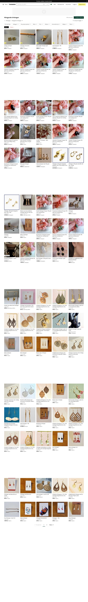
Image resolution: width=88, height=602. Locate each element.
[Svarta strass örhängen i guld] (60, 249)
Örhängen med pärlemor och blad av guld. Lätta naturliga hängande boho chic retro (43, 448)
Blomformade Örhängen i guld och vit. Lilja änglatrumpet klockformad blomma (60, 330)
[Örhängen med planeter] (44, 509)
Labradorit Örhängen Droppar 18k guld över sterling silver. (11, 70)
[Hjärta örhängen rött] (76, 438)
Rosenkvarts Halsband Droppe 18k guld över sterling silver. (60, 211)
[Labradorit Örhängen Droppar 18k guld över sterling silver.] (11, 60)
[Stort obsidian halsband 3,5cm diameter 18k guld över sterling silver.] (11, 107)
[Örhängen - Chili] (60, 509)
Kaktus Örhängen (24, 234)
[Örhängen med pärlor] (27, 37)
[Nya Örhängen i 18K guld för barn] (44, 249)
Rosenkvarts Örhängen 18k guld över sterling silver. (27, 117)
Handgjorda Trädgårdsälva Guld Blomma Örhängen (75, 259)
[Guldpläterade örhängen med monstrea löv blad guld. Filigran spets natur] (60, 344)
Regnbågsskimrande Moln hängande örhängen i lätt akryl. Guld (11, 424)
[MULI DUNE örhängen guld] (44, 37)
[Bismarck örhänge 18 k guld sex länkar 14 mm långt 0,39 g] (11, 131)
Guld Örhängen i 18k (57, 45)
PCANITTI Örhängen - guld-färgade (42, 141)
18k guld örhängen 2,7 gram (10, 258)
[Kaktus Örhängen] (27, 226)
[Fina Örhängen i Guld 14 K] (11, 509)
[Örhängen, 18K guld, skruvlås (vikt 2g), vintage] (76, 155)
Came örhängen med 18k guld (42, 163)
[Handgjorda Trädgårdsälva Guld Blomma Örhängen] (76, 249)
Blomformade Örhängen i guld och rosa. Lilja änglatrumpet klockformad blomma (76, 400)
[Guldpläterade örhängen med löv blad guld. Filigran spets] (76, 485)
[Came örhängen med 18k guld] (44, 155)
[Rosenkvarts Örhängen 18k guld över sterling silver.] (27, 107)
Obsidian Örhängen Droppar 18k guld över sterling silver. (59, 70)
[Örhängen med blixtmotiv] (27, 485)
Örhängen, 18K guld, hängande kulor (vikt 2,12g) (11, 211)
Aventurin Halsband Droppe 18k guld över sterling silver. (75, 235)
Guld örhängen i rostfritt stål (42, 494)
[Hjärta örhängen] (11, 344)
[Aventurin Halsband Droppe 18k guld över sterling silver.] (76, 226)
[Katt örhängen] (27, 344)
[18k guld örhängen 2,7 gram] (11, 249)
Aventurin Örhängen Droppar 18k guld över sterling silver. (27, 70)
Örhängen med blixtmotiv (25, 494)
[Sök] (44, 4)
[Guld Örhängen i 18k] (60, 37)
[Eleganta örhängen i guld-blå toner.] (76, 320)
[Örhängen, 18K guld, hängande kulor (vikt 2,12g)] (11, 202)
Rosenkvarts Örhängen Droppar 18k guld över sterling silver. (11, 164)
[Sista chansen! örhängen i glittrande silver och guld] (27, 131)
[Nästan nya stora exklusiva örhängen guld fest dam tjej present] (27, 202)
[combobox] (31, 4)
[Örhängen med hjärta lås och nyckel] (11, 485)
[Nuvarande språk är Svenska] (51, 4)
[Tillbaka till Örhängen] (5, 21)
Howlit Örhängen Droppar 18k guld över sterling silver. (43, 117)
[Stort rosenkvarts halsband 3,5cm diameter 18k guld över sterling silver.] (60, 107)
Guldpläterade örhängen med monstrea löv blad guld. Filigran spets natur (59, 353)
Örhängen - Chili (56, 518)
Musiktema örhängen (40, 423)
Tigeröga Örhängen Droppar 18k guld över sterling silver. (76, 46)
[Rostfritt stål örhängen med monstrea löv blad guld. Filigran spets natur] (27, 391)
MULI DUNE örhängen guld (42, 45)
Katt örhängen (23, 352)
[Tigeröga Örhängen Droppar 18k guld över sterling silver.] (76, 37)
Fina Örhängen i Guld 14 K (9, 518)
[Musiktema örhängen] (44, 414)
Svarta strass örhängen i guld (59, 258)
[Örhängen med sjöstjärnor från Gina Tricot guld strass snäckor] (27, 296)
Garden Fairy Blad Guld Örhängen (11, 305)
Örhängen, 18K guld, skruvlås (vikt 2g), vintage (76, 164)
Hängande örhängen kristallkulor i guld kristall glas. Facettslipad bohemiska (43, 330)
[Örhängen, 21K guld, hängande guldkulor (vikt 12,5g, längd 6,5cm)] (60, 155)
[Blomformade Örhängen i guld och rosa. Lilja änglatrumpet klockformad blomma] (76, 391)
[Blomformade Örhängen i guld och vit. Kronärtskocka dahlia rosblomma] (76, 296)
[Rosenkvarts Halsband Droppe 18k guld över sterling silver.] (60, 202)
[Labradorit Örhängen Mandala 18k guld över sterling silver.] (27, 249)
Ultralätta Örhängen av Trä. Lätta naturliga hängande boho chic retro (43, 306)
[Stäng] (87, 1)
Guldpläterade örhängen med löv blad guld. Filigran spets (76, 495)
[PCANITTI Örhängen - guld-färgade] (44, 131)
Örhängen (8, 20)
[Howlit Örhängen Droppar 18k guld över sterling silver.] (44, 107)
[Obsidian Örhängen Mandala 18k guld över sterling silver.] (44, 60)
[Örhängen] (76, 202)
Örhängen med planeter (41, 518)
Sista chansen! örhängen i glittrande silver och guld (25, 141)
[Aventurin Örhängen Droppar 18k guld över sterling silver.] (27, 60)
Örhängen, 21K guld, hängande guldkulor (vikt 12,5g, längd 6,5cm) (60, 164)
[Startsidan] (12, 4)
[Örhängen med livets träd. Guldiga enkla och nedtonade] (76, 344)
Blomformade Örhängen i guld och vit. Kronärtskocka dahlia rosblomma (76, 306)
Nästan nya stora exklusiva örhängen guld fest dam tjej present (26, 211)
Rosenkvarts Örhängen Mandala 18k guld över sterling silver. (75, 70)
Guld (6, 27)
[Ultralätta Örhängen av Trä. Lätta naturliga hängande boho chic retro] (44, 296)
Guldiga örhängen (8, 45)
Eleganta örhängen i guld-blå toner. (75, 330)
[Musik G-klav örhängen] (44, 344)
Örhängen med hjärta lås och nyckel (10, 495)
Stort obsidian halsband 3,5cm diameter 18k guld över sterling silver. (11, 117)
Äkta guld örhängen (24, 163)
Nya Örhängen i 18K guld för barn (43, 258)
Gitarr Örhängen (72, 518)
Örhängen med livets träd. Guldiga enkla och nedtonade (76, 353)
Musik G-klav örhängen (41, 352)
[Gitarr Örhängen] (76, 509)
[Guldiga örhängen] (11, 37)
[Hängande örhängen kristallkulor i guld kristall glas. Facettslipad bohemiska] (44, 320)
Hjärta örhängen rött (73, 447)
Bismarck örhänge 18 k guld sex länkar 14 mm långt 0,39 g (11, 141)
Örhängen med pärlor (24, 45)
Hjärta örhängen (7, 352)
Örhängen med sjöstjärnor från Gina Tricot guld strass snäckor (27, 306)
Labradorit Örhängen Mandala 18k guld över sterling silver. (27, 259)
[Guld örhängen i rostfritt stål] (44, 485)
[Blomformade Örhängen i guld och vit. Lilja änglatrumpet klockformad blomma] (60, 320)
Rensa (11, 27)
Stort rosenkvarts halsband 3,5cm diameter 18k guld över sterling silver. (60, 117)
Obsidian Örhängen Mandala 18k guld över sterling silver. (43, 70)
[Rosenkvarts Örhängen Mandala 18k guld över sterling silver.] (76, 60)
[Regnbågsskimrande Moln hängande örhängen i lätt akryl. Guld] (11, 414)
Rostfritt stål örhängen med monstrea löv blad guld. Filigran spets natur (27, 400)
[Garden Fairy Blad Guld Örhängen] (11, 296)
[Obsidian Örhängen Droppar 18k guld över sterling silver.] (60, 60)
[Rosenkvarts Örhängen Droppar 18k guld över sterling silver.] (11, 155)
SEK (55, 4)
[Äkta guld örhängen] (27, 155)
